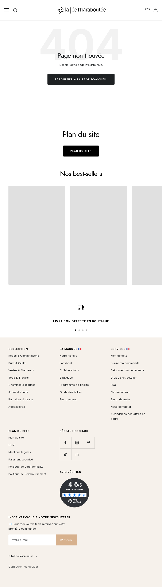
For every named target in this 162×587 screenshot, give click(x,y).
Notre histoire (68, 355)
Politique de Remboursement (27, 474)
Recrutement (68, 399)
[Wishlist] (147, 10)
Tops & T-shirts (18, 377)
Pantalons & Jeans (20, 399)
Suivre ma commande (125, 363)
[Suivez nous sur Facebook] (65, 442)
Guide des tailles (71, 392)
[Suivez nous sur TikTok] (65, 454)
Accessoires (16, 406)
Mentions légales (19, 452)
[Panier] (155, 10)
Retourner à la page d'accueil (81, 79)
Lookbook (66, 363)
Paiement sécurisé (20, 459)
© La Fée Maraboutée (20, 556)
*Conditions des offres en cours (128, 416)
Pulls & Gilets (17, 363)
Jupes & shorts (18, 392)
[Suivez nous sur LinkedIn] (77, 454)
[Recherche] (15, 10)
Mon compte (119, 355)
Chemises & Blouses (21, 384)
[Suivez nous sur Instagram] (77, 442)
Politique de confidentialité (25, 466)
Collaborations (69, 370)
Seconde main (120, 399)
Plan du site (81, 151)
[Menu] (6, 10)
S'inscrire (66, 540)
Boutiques (66, 377)
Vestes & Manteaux (21, 370)
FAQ (113, 384)
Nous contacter (121, 406)
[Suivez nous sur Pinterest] (88, 442)
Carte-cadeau (120, 392)
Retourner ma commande (127, 370)
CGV (11, 445)
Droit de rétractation (124, 377)
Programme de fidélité (74, 384)
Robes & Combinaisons (23, 355)
